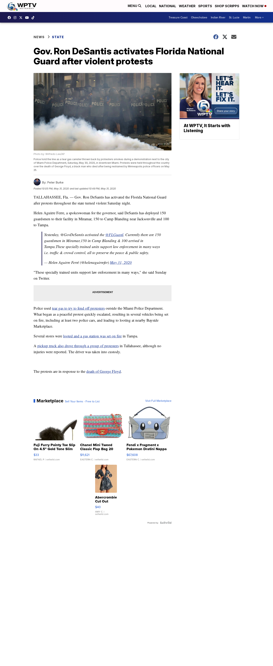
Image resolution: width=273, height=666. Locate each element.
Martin (247, 17)
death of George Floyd (103, 371)
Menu (133, 6)
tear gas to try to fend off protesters (78, 308)
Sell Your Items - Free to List (82, 401)
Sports (205, 6)
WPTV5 (10, 17)
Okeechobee (199, 17)
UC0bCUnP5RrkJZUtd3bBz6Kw (28, 17)
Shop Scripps (227, 6)
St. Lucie (234, 17)
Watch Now (253, 6)
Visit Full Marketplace (158, 400)
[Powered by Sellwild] (165, 522)
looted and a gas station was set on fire (92, 335)
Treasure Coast (178, 17)
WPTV (21, 17)
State (58, 37)
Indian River (218, 17)
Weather (187, 6)
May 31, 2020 (121, 262)
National (167, 6)
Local (150, 6)
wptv (16, 17)
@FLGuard (114, 234)
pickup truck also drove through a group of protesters (78, 345)
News (39, 37)
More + (259, 17)
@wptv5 (34, 17)
